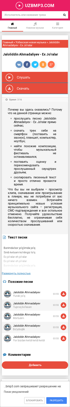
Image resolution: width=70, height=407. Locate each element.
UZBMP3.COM (39, 5)
